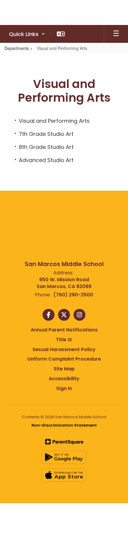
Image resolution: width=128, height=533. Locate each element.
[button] (27, 34)
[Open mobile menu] (116, 34)
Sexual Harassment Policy (64, 349)
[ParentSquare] (64, 441)
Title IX (64, 339)
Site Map (64, 368)
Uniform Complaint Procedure (64, 359)
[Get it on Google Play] (64, 457)
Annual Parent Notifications (64, 329)
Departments (16, 48)
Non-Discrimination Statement (64, 425)
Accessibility (64, 378)
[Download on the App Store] (64, 475)
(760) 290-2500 (73, 294)
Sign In (64, 388)
